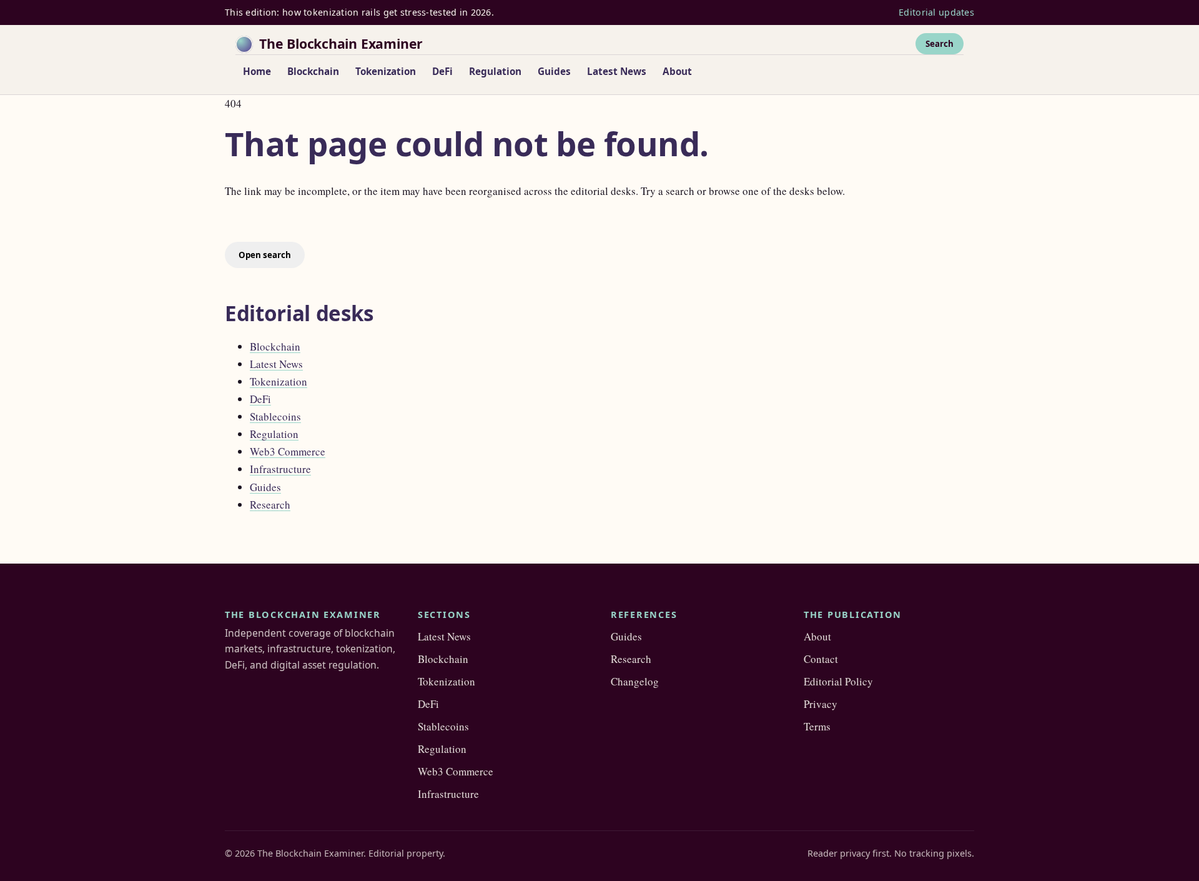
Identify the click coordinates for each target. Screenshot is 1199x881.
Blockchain (313, 71)
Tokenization (385, 71)
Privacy (820, 704)
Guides (554, 71)
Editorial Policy (838, 681)
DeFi (442, 71)
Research (270, 504)
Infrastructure (280, 469)
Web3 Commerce (287, 451)
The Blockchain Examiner (341, 43)
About (677, 71)
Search (939, 43)
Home (257, 71)
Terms (817, 726)
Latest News (616, 71)
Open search (265, 255)
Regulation (495, 71)
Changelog (635, 681)
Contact (821, 659)
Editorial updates (936, 12)
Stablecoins (275, 416)
